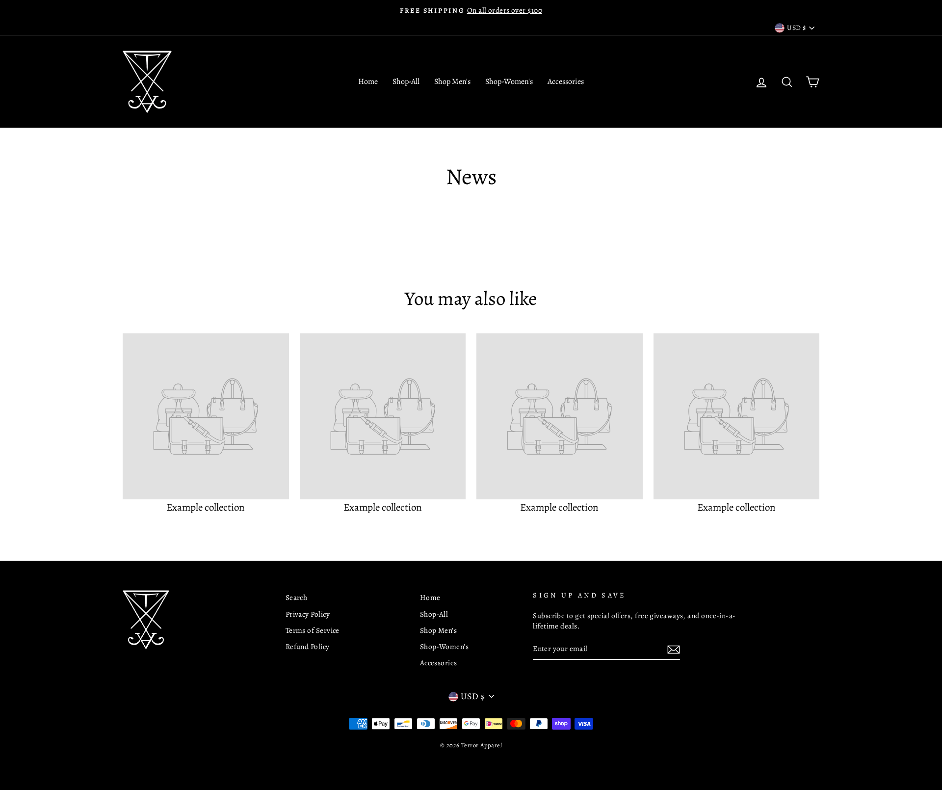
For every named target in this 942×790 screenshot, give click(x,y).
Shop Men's (452, 81)
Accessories (566, 81)
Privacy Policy (308, 614)
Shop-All (405, 81)
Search (297, 597)
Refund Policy (308, 646)
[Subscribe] (673, 649)
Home (368, 81)
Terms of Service (313, 630)
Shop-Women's (509, 81)
